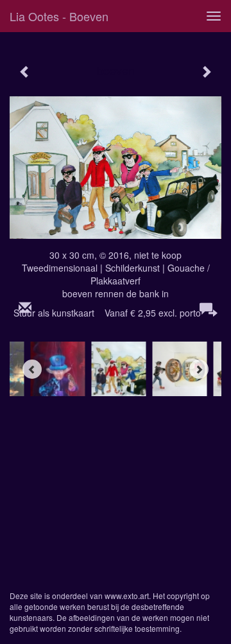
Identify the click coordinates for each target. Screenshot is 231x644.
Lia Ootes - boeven (59, 16)
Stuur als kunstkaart (107, 312)
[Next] (199, 369)
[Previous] (32, 369)
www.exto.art (127, 595)
